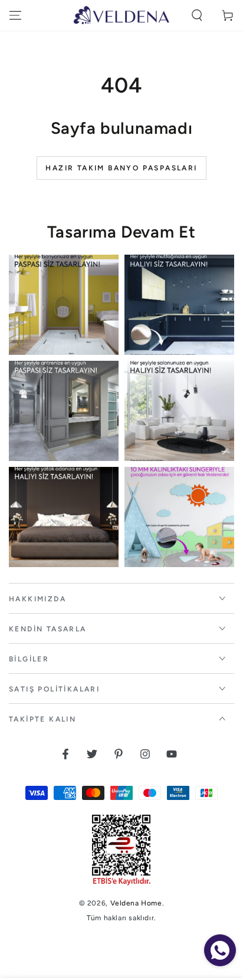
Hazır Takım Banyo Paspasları (121, 168)
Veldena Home (136, 903)
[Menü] (15, 15)
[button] (197, 15)
